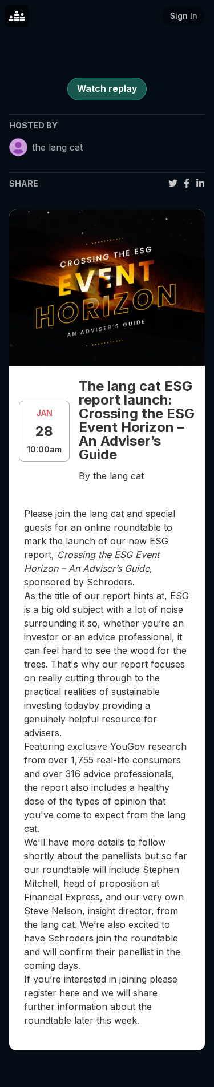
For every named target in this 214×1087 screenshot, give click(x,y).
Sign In (183, 16)
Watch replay (107, 88)
